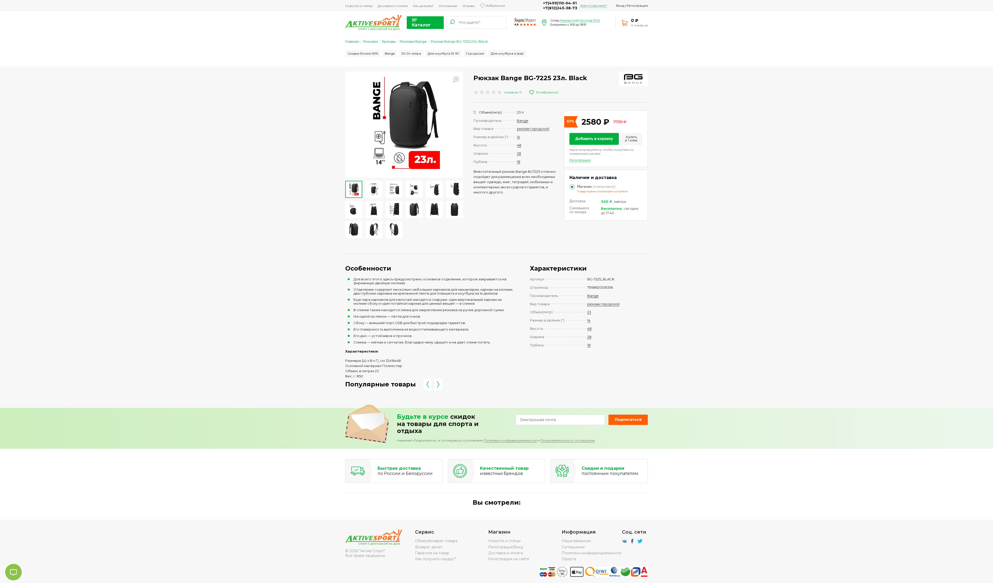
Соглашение (573, 547)
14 (518, 137)
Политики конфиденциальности (510, 440)
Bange (390, 53)
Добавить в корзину (594, 138)
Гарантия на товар (432, 553)
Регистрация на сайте (508, 559)
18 (518, 162)
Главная (352, 41)
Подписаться (628, 419)
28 (519, 153)
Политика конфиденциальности (591, 553)
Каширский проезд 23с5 (580, 20)
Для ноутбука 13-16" (443, 53)
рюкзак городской (533, 128)
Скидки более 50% (363, 53)
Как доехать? (423, 6)
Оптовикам (448, 6)
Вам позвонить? (594, 6)
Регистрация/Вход (505, 547)
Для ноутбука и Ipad (507, 53)
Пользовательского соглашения (567, 440)
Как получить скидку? (435, 559)
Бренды (389, 41)
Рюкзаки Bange (413, 41)
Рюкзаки (370, 41)
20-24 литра (411, 53)
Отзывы (468, 6)
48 (519, 145)
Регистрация (637, 6)
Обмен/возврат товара (436, 541)
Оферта (569, 559)
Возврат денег (428, 547)
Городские (475, 53)
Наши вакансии (576, 541)
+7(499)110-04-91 (560, 3)
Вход (620, 6)
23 (589, 312)
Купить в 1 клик (631, 139)
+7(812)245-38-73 (560, 8)
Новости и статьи (359, 6)
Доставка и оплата (393, 6)
